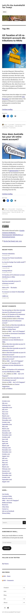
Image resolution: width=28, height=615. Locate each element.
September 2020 (7, 407)
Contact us (5, 509)
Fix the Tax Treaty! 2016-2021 (13, 241)
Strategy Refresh (7, 266)
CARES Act (5, 296)
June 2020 (5, 411)
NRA (21, 126)
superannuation (14, 170)
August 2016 (5, 481)
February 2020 (6, 418)
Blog (5, 595)
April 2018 (5, 443)
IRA (18, 126)
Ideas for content (7, 498)
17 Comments (12, 127)
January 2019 (6, 431)
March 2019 (5, 428)
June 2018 (5, 439)
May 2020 (5, 414)
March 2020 (5, 416)
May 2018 (5, 441)
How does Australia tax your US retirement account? (12, 137)
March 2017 (5, 467)
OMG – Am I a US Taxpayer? (16, 331)
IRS (19, 212)
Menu (4, 11)
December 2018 (6, 433)
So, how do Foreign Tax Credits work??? (14, 262)
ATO (15, 212)
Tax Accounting (6, 310)
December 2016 (6, 473)
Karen (5, 124)
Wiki (5, 591)
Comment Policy (7, 496)
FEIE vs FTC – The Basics (9, 287)
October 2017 (6, 454)
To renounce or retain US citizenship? (13, 292)
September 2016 (7, 479)
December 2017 (6, 450)
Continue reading (7, 109)
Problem (9, 388)
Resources (5, 505)
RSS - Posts (6, 576)
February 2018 (6, 447)
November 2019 (6, 420)
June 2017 (5, 460)
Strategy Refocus (7, 270)
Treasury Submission (8, 253)
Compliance (18, 124)
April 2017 (5, 464)
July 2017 (4, 458)
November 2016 (6, 475)
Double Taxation (10, 126)
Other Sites (5, 507)
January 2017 (6, 471)
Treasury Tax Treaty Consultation (12, 258)
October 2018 (6, 437)
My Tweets (5, 563)
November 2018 (6, 435)
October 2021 (6, 401)
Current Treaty (5, 210)
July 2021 (4, 403)
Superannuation (6, 212)
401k (16, 126)
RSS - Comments (8, 580)
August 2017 (5, 456)
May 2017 (5, 462)
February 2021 (6, 405)
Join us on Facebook (8, 511)
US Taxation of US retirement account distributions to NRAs (14, 38)
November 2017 (6, 452)
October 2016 (6, 477)
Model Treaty (21, 210)
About (5, 602)
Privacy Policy (6, 513)
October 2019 (6, 422)
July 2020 (5, 409)
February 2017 (6, 469)
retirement (4, 127)
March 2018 (5, 445)
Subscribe (7, 548)
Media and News (7, 502)
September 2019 (7, 424)
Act (5, 599)
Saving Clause (12, 329)
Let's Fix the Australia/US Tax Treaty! (11, 612)
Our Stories (5, 494)
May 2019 (5, 426)
